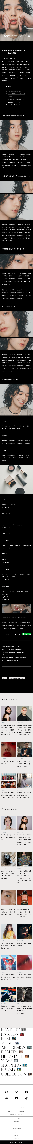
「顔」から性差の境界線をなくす (16, 91)
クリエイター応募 (16, 1118)
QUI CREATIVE (16, 1125)
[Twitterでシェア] (16, 634)
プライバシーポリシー (16, 1128)
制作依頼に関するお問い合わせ (16, 1114)
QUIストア (16, 1138)
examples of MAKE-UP (14, 104)
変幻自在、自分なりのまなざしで (16, 99)
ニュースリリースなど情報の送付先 (16, 1108)
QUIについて (16, 1121)
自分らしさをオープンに (14, 102)
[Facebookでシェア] (12, 634)
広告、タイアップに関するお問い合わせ (16, 1111)
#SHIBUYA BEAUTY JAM (16, 678)
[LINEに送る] (26, 634)
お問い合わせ (16, 1135)
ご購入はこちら (6, 513)
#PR (4, 678)
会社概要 (16, 1132)
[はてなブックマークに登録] (20, 634)
